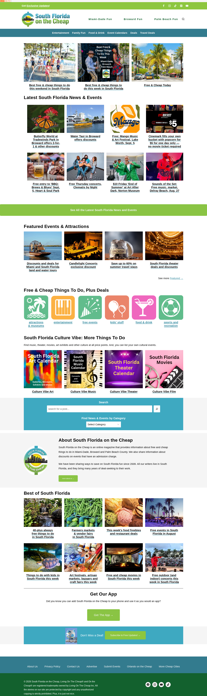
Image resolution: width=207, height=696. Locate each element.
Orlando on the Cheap (139, 666)
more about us (67, 478)
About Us (32, 666)
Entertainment (60, 32)
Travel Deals (147, 32)
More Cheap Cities (169, 666)
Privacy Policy (52, 666)
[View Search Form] (183, 19)
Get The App (102, 615)
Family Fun (78, 32)
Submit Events (112, 666)
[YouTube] (187, 5)
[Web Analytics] (103, 1)
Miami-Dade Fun (100, 19)
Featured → (176, 278)
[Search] (157, 408)
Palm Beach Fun (166, 19)
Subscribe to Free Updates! (124, 635)
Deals (133, 32)
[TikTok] (175, 5)
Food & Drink (96, 32)
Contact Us (73, 666)
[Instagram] (169, 5)
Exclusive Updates (38, 5)
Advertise (91, 666)
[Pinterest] (181, 5)
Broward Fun (133, 19)
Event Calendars (117, 32)
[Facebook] (163, 5)
